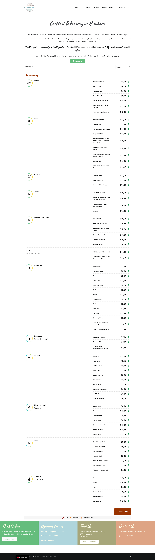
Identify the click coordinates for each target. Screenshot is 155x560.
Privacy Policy (36, 556)
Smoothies (38, 336)
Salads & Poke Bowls (41, 218)
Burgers (37, 174)
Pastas (36, 191)
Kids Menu (29, 251)
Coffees (37, 355)
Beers (36, 441)
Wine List (37, 477)
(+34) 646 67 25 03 (126, 536)
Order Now (123, 511)
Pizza (36, 118)
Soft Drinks (38, 265)
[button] (128, 7)
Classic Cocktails (40, 405)
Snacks (36, 80)
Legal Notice (52, 556)
